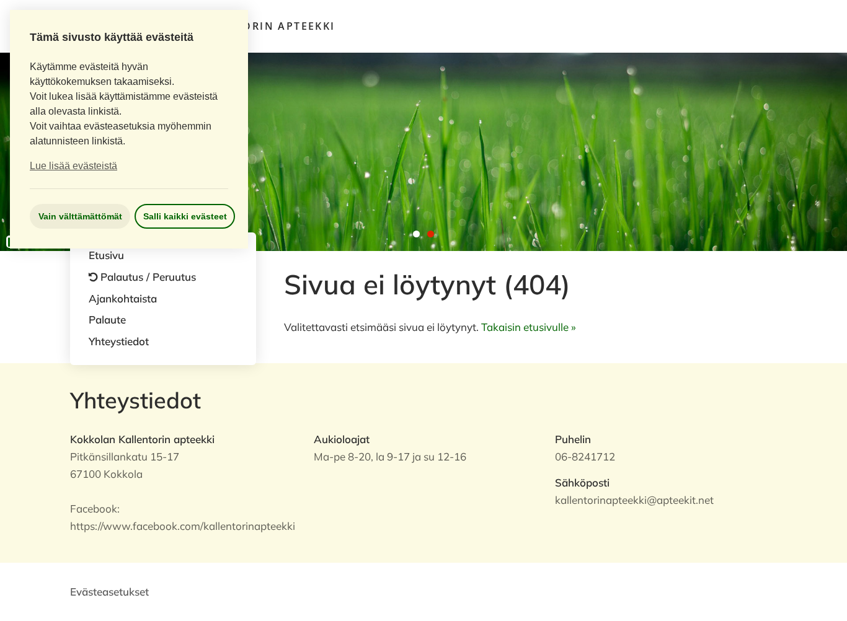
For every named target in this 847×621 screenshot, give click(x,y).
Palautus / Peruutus (148, 276)
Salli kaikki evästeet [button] (185, 216)
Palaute (107, 319)
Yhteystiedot (119, 341)
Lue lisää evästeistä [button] (73, 166)
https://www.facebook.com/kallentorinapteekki (182, 525)
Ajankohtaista (123, 298)
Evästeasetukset (109, 591)
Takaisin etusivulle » (528, 326)
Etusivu (106, 255)
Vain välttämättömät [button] (80, 216)
